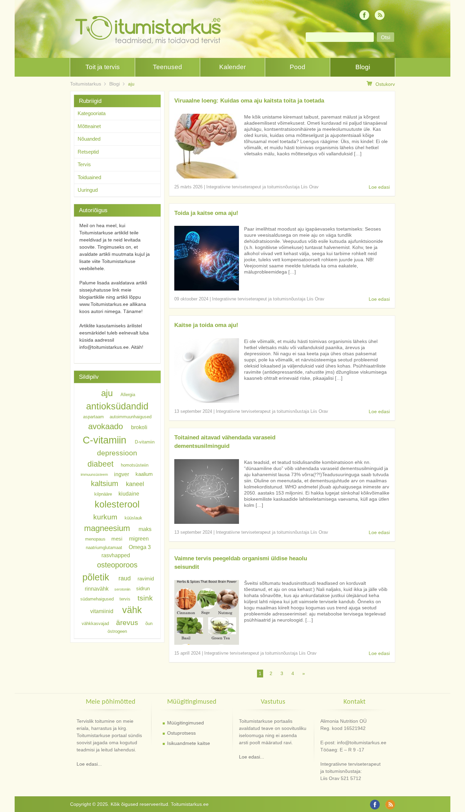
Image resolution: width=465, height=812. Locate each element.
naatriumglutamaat (104, 547)
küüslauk (133, 517)
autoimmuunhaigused (130, 416)
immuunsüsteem (94, 474)
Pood (297, 67)
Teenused (167, 67)
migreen (139, 538)
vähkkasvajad (95, 623)
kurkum (105, 517)
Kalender (232, 67)
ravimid (146, 578)
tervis (124, 599)
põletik (95, 577)
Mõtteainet (89, 126)
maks (145, 529)
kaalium (144, 474)
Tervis (84, 164)
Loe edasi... (89, 764)
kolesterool (117, 504)
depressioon (117, 453)
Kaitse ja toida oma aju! (206, 325)
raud (124, 578)
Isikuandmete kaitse (188, 743)
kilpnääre (103, 493)
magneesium (107, 528)
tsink (145, 598)
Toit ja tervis (102, 67)
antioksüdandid (117, 406)
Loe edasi (379, 187)
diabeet (100, 463)
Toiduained (89, 177)
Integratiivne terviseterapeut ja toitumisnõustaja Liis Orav (262, 186)
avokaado (105, 426)
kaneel (135, 484)
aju (131, 84)
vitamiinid (101, 611)
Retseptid (88, 152)
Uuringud (88, 190)
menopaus (95, 539)
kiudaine (128, 493)
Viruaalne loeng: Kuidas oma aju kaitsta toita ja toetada (249, 100)
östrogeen (117, 631)
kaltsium (104, 483)
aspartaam (93, 416)
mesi (116, 539)
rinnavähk (97, 588)
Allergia (128, 394)
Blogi (362, 67)
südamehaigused (97, 599)
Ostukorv (385, 84)
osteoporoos (117, 564)
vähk (132, 610)
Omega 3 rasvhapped (126, 551)
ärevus (127, 622)
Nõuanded (89, 139)
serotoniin (122, 589)
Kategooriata (92, 113)
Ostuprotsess (181, 733)
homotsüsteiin (134, 465)
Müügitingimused (185, 722)
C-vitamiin (104, 440)
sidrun (143, 589)
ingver (121, 474)
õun (149, 623)
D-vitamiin (145, 441)
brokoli (139, 427)
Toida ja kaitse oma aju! (206, 213)
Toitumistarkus (85, 84)
